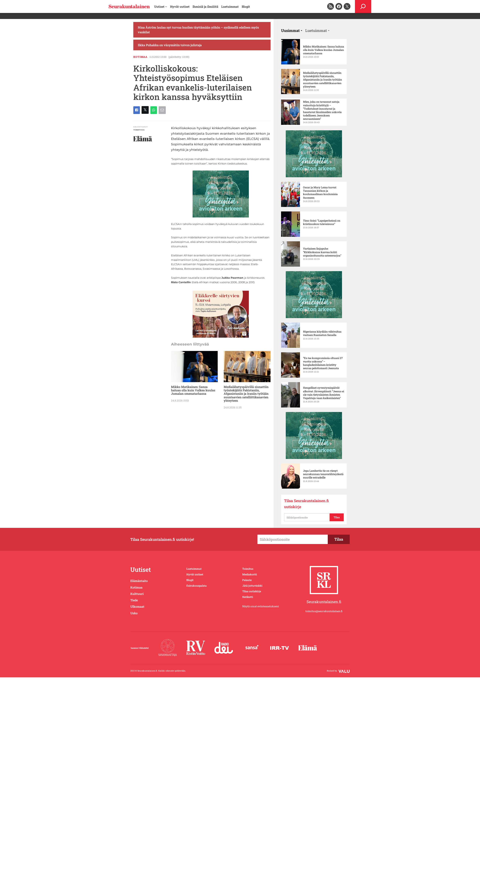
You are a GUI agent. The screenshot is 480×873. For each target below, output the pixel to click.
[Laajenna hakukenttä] (363, 6)
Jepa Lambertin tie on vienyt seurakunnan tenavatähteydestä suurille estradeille (323, 474)
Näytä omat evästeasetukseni (260, 606)
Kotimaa (140, 57)
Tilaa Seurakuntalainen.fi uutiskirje (306, 503)
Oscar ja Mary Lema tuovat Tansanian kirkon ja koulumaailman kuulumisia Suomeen (320, 192)
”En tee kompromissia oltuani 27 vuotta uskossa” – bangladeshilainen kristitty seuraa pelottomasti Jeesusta (323, 363)
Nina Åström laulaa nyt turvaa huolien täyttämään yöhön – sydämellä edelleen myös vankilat (198, 29)
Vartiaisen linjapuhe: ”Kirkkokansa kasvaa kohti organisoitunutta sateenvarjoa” (322, 252)
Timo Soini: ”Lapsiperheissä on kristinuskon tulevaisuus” (321, 222)
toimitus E (138, 130)
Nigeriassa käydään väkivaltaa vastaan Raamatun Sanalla (322, 333)
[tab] (291, 30)
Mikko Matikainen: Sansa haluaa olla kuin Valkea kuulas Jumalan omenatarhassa (193, 390)
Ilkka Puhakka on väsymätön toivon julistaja (170, 45)
